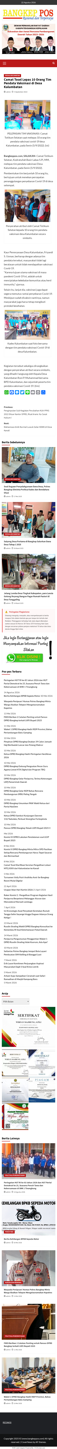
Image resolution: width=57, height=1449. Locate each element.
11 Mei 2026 (18, 1350)
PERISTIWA (9, 1232)
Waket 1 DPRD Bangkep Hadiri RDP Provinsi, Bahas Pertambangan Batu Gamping (28, 731)
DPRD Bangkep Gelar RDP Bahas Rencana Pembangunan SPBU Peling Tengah (23, 792)
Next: (28, 427)
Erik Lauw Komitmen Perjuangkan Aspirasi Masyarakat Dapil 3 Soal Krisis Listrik (24, 965)
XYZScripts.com (39, 1448)
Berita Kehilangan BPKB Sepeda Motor (22, 696)
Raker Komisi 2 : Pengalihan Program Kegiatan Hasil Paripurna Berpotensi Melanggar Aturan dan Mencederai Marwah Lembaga (28, 898)
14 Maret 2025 (18, 603)
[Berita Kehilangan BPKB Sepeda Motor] (28, 1218)
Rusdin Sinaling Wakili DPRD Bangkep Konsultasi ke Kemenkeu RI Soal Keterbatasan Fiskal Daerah (28, 928)
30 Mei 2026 (18, 1243)
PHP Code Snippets (18, 1448)
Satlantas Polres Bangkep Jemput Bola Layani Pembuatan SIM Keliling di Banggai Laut (25, 953)
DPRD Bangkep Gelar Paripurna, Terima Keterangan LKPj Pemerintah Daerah (28, 780)
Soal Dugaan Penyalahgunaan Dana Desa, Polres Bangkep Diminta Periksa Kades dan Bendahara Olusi (27, 489)
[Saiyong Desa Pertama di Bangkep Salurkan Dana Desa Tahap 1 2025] (28, 520)
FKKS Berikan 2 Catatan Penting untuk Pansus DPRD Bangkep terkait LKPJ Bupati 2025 (25, 719)
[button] (4, 63)
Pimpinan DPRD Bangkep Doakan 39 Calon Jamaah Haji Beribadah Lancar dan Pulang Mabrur (28, 743)
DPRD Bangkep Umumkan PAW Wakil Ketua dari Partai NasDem (27, 805)
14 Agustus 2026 (19, 1192)
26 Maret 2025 (18, 548)
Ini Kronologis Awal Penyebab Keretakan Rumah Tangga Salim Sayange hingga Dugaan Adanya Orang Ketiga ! (28, 914)
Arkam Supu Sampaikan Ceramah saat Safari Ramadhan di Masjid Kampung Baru (24, 977)
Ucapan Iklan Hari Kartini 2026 (18, 889)
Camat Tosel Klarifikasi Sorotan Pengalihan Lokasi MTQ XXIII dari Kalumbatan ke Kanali (27, 867)
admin (8, 92)
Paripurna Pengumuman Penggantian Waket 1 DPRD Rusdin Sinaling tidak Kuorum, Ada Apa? (26, 940)
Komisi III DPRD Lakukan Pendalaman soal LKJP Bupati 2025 (26, 839)
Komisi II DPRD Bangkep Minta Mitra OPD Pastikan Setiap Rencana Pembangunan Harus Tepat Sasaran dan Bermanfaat (28, 852)
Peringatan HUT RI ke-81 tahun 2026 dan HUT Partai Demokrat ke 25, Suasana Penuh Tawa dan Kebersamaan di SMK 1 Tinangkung (27, 683)
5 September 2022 (20, 92)
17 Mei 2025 (18, 496)
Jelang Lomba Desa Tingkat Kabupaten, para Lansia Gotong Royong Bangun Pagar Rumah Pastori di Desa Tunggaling (28, 596)
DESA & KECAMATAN (12, 75)
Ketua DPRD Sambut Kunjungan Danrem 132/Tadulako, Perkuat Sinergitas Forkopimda (25, 817)
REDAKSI (7, 1422)
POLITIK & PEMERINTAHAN (15, 1175)
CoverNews (26, 1442)
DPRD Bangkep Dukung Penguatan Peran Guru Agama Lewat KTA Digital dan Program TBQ (26, 768)
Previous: (26, 412)
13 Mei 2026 (18, 1296)
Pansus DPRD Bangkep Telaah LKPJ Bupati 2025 (26, 828)
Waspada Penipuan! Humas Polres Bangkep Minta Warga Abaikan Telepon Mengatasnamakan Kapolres (27, 704)
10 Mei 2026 (18, 1403)
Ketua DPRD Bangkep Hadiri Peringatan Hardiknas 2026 (27, 756)
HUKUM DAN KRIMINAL (13, 1282)
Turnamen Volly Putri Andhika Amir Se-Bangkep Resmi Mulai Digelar (26, 879)
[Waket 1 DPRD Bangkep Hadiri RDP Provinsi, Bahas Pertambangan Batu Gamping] (28, 1375)
